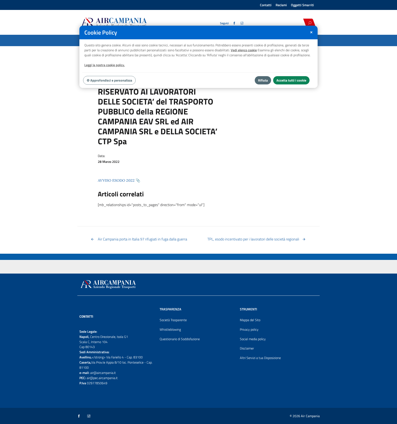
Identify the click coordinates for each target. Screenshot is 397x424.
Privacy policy (249, 329)
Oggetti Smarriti (302, 4)
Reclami (281, 4)
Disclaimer (247, 348)
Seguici (224, 23)
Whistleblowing (170, 329)
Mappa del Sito (250, 319)
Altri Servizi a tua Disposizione (260, 357)
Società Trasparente (173, 319)
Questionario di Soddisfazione (180, 338)
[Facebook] (234, 23)
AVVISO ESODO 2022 (116, 180)
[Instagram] (242, 23)
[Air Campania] (129, 23)
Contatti (265, 4)
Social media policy (253, 338)
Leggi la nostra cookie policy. (104, 64)
